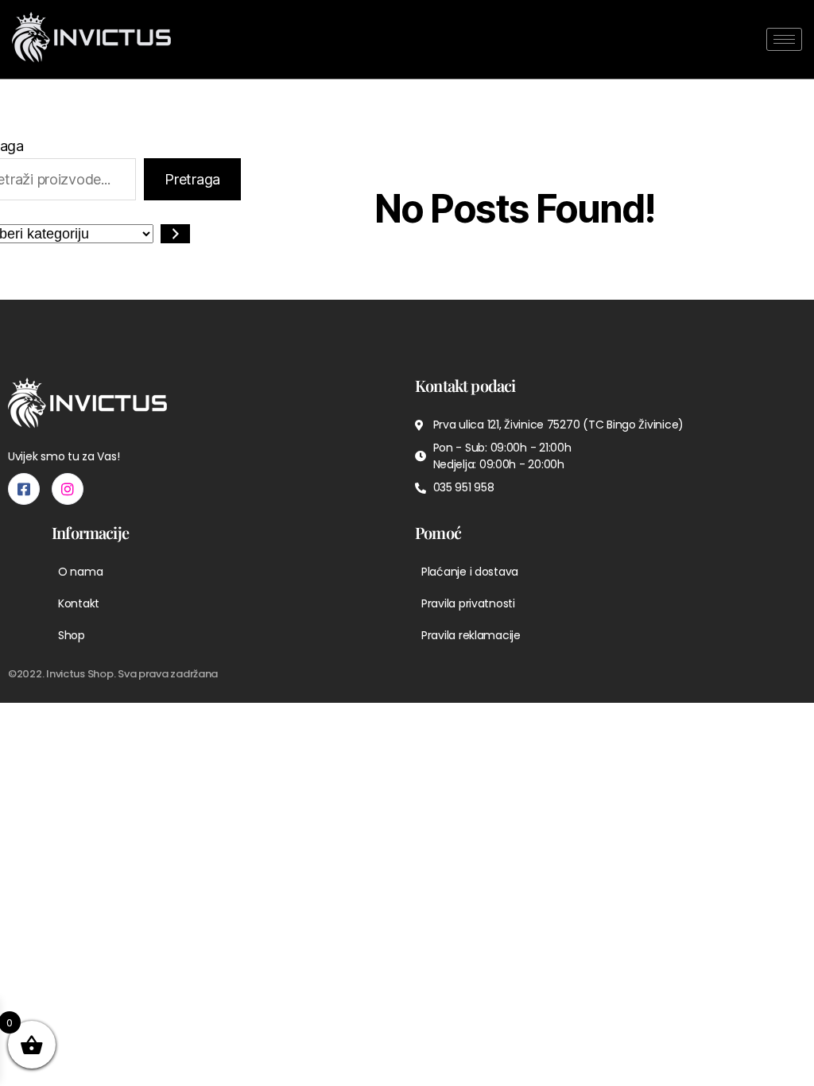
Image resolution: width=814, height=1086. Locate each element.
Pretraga (192, 179)
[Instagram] (67, 489)
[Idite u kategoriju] (175, 233)
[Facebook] (24, 489)
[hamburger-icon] (784, 39)
